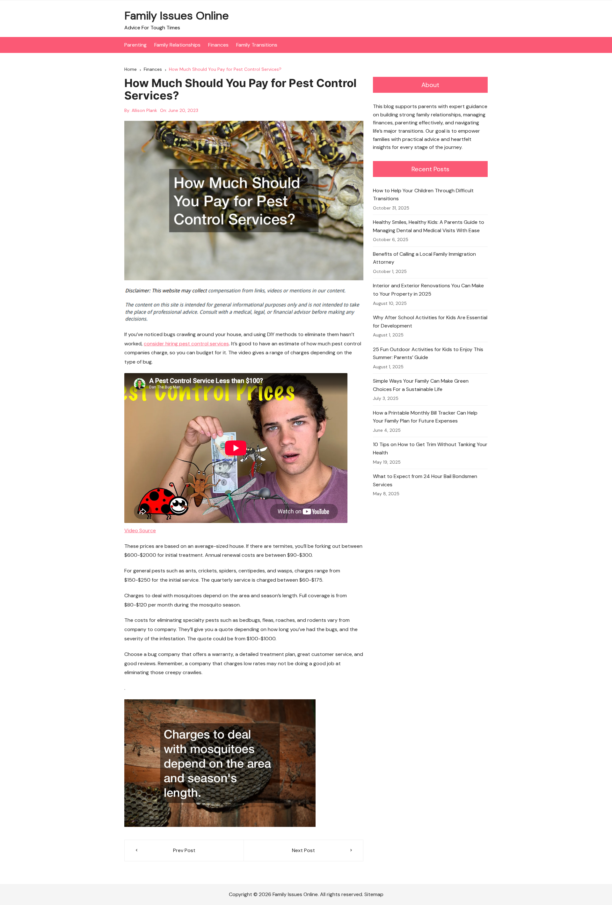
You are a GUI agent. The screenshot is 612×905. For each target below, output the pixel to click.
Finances (218, 44)
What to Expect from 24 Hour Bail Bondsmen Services (425, 480)
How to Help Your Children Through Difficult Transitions (423, 194)
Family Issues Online (176, 15)
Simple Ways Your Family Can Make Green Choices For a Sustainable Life (421, 385)
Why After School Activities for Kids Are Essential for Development (430, 321)
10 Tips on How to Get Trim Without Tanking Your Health (430, 448)
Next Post (303, 850)
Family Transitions (256, 44)
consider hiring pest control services (186, 343)
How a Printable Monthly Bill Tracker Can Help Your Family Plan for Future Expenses (425, 416)
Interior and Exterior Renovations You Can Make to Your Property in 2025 (428, 289)
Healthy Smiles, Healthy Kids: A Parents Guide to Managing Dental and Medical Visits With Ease (428, 226)
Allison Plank (144, 110)
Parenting (135, 44)
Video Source (140, 530)
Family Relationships (177, 44)
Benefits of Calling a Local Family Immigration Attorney (424, 258)
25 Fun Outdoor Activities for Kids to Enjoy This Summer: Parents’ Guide (428, 353)
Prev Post (184, 850)
